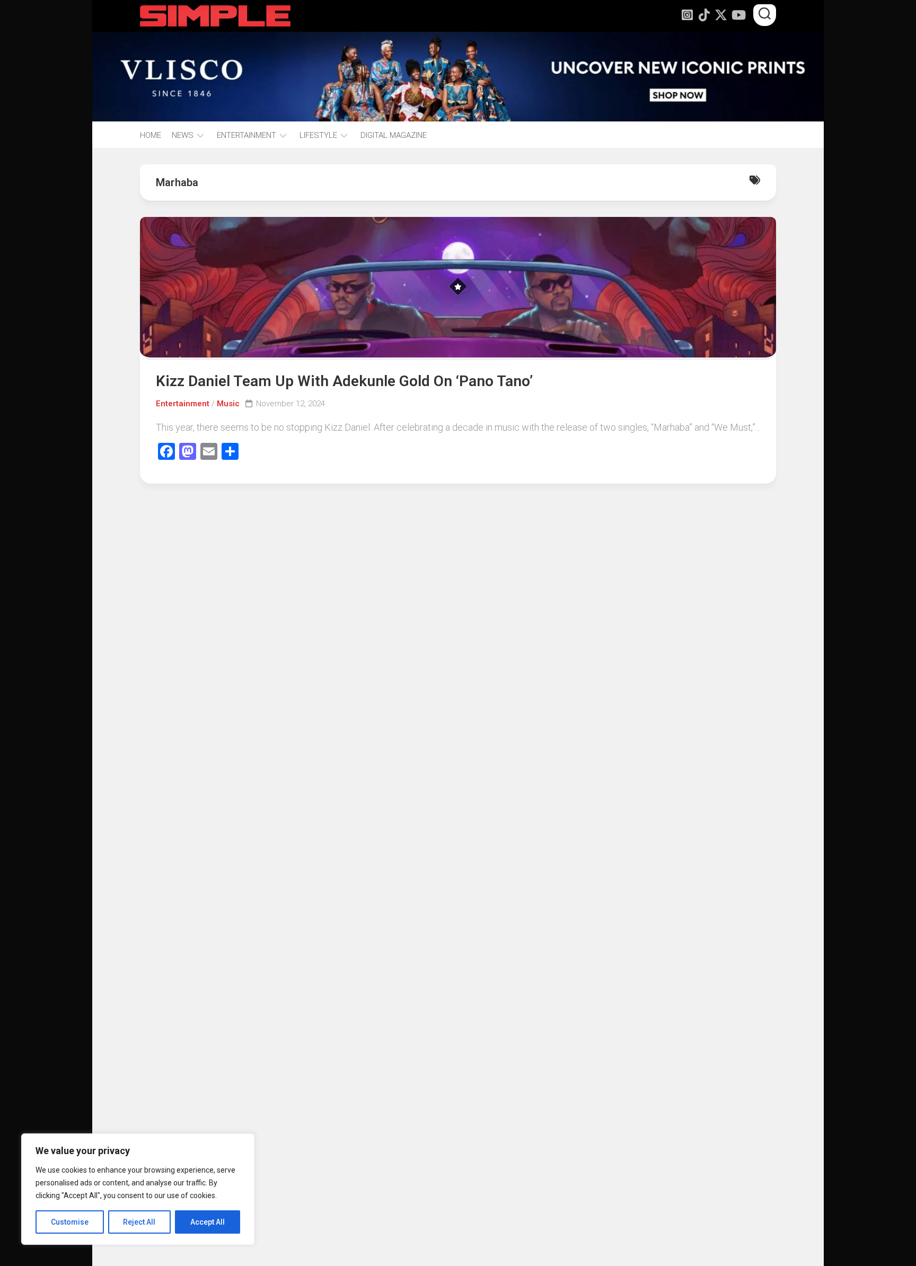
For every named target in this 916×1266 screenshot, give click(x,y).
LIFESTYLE (318, 135)
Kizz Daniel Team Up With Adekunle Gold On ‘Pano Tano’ (344, 381)
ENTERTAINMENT (246, 135)
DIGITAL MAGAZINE (393, 135)
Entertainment (182, 403)
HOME (150, 135)
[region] (137, 1189)
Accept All (207, 1222)
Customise (70, 1222)
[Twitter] (721, 14)
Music (228, 403)
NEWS (182, 135)
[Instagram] (687, 14)
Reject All (139, 1222)
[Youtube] (738, 14)
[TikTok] (704, 14)
